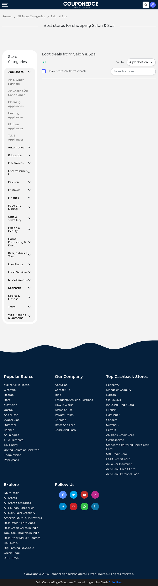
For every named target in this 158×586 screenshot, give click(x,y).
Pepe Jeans (11, 460)
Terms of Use (63, 410)
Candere (111, 420)
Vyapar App (11, 420)
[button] (29, 71)
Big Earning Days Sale (19, 548)
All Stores (10, 498)
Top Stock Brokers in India (21, 533)
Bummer (10, 425)
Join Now (115, 582)
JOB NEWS (11, 558)
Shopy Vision (12, 455)
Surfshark (112, 425)
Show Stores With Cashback (67, 71)
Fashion (13, 182)
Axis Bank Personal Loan (122, 474)
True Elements (13, 440)
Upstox (8, 410)
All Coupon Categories (19, 508)
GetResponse (115, 440)
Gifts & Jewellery (14, 218)
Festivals (14, 190)
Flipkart (111, 410)
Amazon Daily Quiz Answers (23, 518)
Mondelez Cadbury (118, 390)
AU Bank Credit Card (120, 435)
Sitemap (60, 420)
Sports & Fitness (14, 297)
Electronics (16, 163)
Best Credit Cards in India (21, 528)
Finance (13, 197)
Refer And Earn (65, 425)
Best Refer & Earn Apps (19, 523)
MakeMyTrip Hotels (16, 385)
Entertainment (18, 172)
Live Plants (15, 264)
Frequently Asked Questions (74, 400)
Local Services (18, 272)
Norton (111, 395)
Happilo (9, 430)
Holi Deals (11, 543)
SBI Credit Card (116, 454)
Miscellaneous (18, 280)
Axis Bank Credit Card (120, 469)
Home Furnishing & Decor (17, 242)
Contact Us (62, 390)
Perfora (111, 430)
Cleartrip (10, 390)
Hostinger (113, 415)
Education (15, 155)
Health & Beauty (14, 229)
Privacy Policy (64, 415)
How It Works (64, 405)
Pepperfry (112, 385)
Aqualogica (11, 435)
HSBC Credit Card (118, 459)
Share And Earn (65, 430)
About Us (61, 385)
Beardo (9, 395)
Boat (7, 400)
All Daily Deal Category (19, 513)
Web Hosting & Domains (17, 316)
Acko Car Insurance (119, 464)
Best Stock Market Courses (22, 538)
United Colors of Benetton (21, 450)
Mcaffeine (10, 405)
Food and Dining (14, 207)
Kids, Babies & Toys (18, 255)
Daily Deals (11, 493)
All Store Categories (17, 503)
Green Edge (12, 553)
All (44, 62)
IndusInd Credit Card (120, 405)
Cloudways (113, 400)
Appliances (16, 72)
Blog (58, 395)
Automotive (16, 147)
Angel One (11, 415)
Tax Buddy (11, 445)
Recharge (15, 288)
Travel (12, 307)
